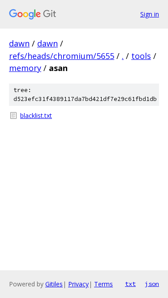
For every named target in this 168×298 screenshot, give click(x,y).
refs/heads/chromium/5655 (61, 55)
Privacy (78, 284)
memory (25, 68)
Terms (103, 284)
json (152, 284)
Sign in (149, 14)
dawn (19, 43)
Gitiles (54, 284)
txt (130, 284)
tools (141, 55)
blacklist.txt (36, 115)
